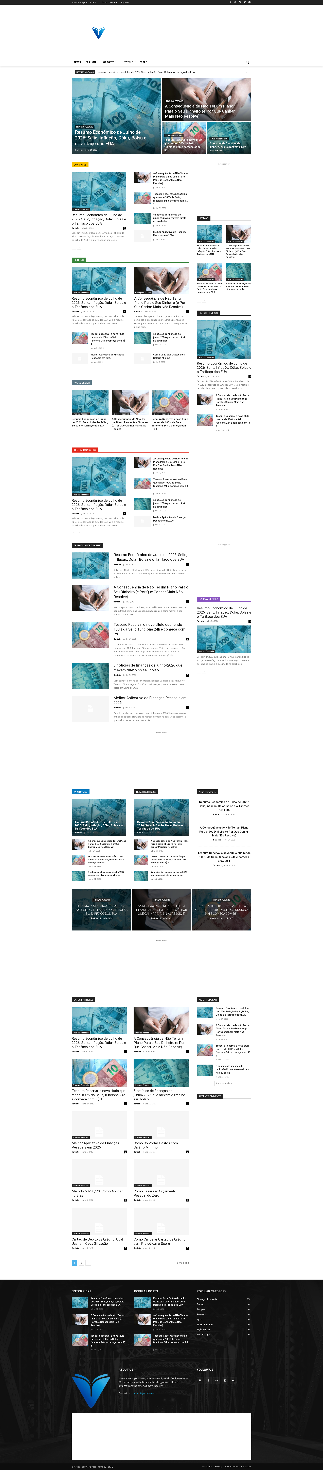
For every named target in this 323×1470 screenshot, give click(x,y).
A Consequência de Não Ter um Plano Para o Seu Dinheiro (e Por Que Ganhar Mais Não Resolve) (159, 302)
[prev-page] (74, 247)
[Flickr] (216, 1380)
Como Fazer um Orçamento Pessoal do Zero (155, 1193)
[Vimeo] (245, 2)
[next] (246, 72)
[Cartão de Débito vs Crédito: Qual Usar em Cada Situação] (99, 1221)
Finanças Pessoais (84, 127)
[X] (240, 2)
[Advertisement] (188, 33)
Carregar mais (223, 1083)
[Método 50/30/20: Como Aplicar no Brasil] (99, 1173)
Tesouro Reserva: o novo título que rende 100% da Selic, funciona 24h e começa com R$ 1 (170, 424)
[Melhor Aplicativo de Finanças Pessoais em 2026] (142, 236)
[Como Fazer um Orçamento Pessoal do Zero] (161, 1173)
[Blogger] (200, 1380)
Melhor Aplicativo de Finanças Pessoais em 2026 (95, 1145)
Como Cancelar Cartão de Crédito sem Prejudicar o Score (160, 1241)
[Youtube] (249, 2)
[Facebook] (231, 2)
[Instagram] (235, 2)
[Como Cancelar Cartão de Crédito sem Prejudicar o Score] (161, 1221)
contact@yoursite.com (144, 1393)
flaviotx (75, 228)
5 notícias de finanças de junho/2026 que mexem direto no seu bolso (169, 218)
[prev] (241, 72)
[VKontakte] (233, 1380)
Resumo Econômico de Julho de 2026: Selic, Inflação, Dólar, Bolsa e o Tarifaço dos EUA (146, 72)
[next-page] (79, 247)
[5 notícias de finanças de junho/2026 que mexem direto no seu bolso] (229, 138)
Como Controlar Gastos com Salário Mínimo (156, 1145)
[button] (247, 62)
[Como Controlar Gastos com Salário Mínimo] (142, 358)
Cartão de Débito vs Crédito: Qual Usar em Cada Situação (97, 1241)
